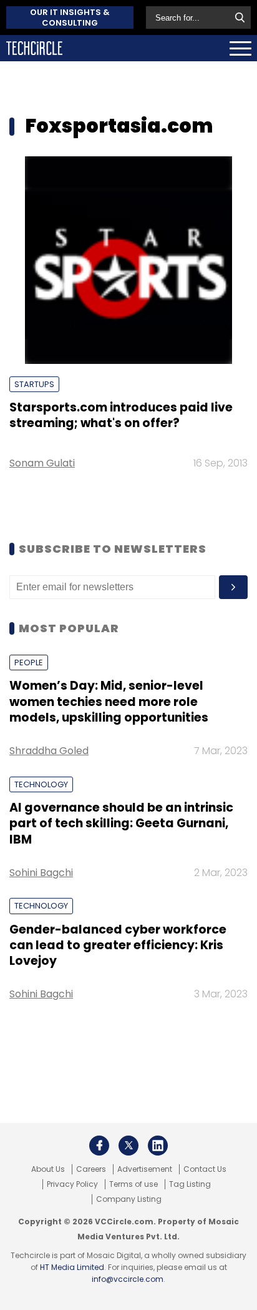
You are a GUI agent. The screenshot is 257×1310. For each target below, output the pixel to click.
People (28, 662)
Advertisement (144, 1169)
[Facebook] (99, 1146)
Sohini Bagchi (41, 872)
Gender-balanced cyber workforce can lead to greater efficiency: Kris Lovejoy (117, 945)
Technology (41, 784)
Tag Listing (190, 1184)
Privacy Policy (72, 1184)
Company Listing (129, 1199)
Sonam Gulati (42, 463)
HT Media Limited (72, 1267)
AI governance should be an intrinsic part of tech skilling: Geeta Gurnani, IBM (121, 823)
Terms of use (133, 1184)
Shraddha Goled (49, 750)
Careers (91, 1169)
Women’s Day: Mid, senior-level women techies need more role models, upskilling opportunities (108, 701)
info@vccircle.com (127, 1279)
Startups (34, 384)
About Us (48, 1169)
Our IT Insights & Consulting (70, 17)
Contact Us (204, 1169)
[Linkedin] (158, 1146)
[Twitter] (128, 1146)
